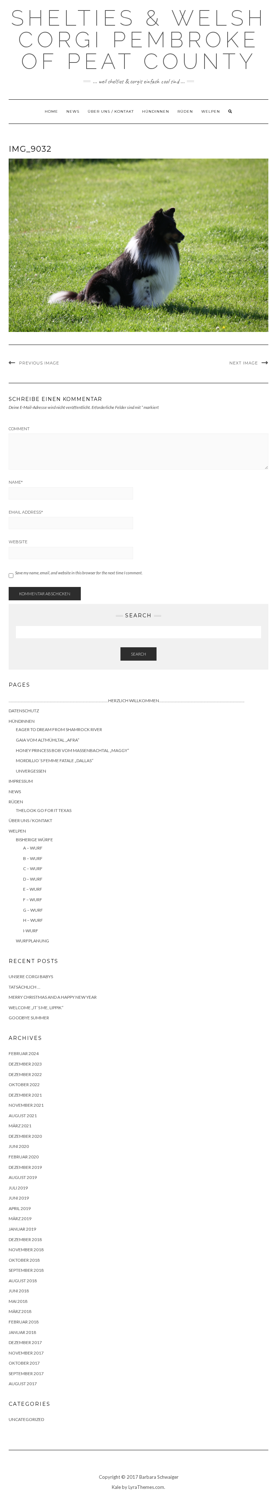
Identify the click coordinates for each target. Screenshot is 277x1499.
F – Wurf (32, 899)
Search (138, 654)
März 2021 (20, 1125)
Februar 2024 (24, 1053)
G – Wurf (33, 910)
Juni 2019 (19, 1198)
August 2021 (23, 1115)
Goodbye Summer (29, 1017)
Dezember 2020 (25, 1136)
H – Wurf (33, 920)
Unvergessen (31, 771)
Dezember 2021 (25, 1095)
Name (16, 482)
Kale (116, 1487)
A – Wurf (33, 848)
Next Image (243, 363)
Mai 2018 (18, 1301)
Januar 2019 (22, 1229)
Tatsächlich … (24, 987)
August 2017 (23, 1383)
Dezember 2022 (25, 1074)
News (72, 111)
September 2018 (26, 1270)
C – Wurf (33, 868)
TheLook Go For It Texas (43, 810)
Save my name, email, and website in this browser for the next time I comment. (78, 572)
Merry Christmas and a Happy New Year (53, 997)
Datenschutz (24, 710)
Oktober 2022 (24, 1084)
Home (51, 111)
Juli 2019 (18, 1188)
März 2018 (20, 1311)
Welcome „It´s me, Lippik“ (36, 1007)
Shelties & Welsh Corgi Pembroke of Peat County (139, 39)
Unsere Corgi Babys (31, 976)
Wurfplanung (32, 940)
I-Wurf (30, 930)
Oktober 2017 (24, 1363)
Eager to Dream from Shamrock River (59, 729)
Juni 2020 (19, 1146)
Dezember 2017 (25, 1342)
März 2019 (20, 1218)
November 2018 (26, 1249)
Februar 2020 (24, 1156)
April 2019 (20, 1208)
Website (18, 541)
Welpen (210, 111)
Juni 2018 (19, 1290)
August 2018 (23, 1280)
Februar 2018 (24, 1322)
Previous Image (39, 363)
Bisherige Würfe (34, 839)
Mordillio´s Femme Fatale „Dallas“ (54, 760)
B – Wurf (33, 858)
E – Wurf (32, 889)
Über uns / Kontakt (111, 111)
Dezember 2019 (25, 1167)
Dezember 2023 (25, 1064)
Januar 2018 (22, 1332)
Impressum (21, 781)
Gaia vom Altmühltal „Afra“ (47, 740)
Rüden (185, 111)
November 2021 (26, 1105)
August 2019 (23, 1177)
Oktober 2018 (24, 1260)
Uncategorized (26, 1419)
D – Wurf (33, 879)
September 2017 (26, 1373)
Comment (19, 428)
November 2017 (26, 1353)
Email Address (26, 512)
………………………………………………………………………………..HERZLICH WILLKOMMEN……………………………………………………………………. (127, 700)
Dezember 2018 (25, 1239)
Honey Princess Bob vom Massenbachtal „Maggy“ (72, 750)
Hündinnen (155, 111)
